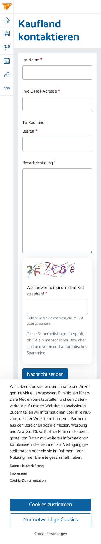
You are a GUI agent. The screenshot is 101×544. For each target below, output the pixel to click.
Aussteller (6, 34)
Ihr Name (30, 60)
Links (6, 75)
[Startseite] (7, 6)
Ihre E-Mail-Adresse (39, 91)
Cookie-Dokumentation (28, 481)
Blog (6, 47)
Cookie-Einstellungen (50, 534)
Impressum (18, 473)
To (24, 123)
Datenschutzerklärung (27, 466)
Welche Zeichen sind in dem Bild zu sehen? (55, 291)
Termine (6, 61)
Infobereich (6, 88)
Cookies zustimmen (50, 504)
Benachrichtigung (37, 163)
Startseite (6, 20)
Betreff (28, 131)
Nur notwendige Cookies (50, 519)
